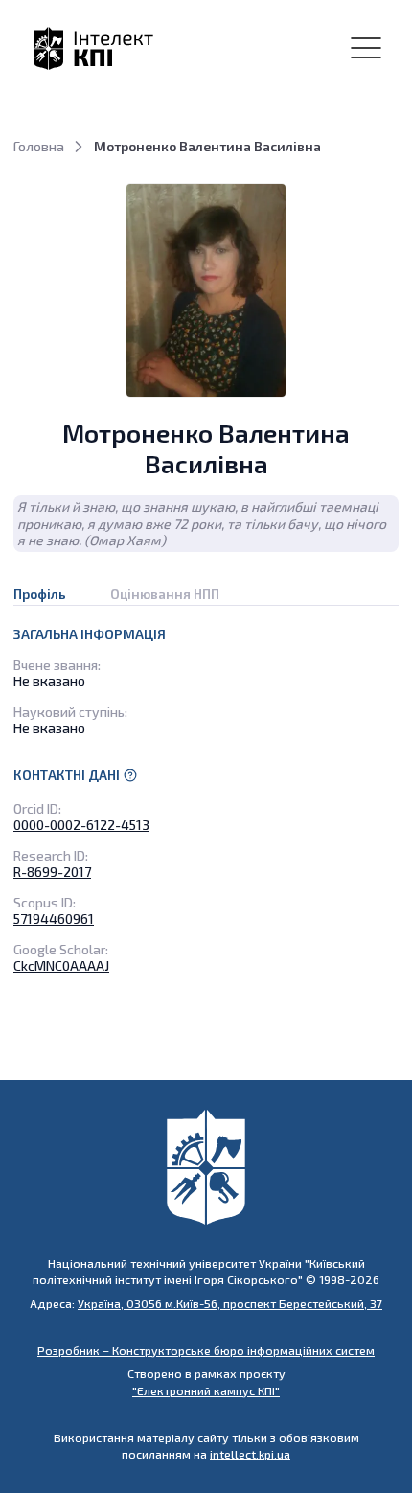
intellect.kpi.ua (250, 1453)
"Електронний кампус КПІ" (206, 1390)
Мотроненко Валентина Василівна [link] (207, 146)
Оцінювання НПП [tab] (164, 594)
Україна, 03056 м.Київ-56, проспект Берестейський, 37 (230, 1303)
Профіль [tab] (39, 594)
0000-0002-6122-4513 (81, 824)
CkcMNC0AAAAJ (61, 965)
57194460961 (53, 918)
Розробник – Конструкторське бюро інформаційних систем (206, 1350)
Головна (38, 146)
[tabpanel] (206, 800)
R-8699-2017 (52, 871)
